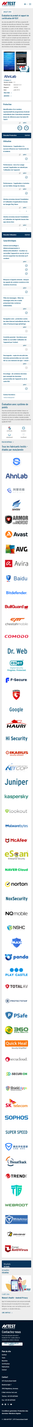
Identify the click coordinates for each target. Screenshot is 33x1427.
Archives (6, 96)
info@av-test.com (11, 1392)
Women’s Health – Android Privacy (15, 1298)
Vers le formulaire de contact (11, 1344)
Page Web (7, 93)
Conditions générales (9, 1411)
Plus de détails (7, 442)
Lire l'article (6, 1313)
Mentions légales (15, 1413)
